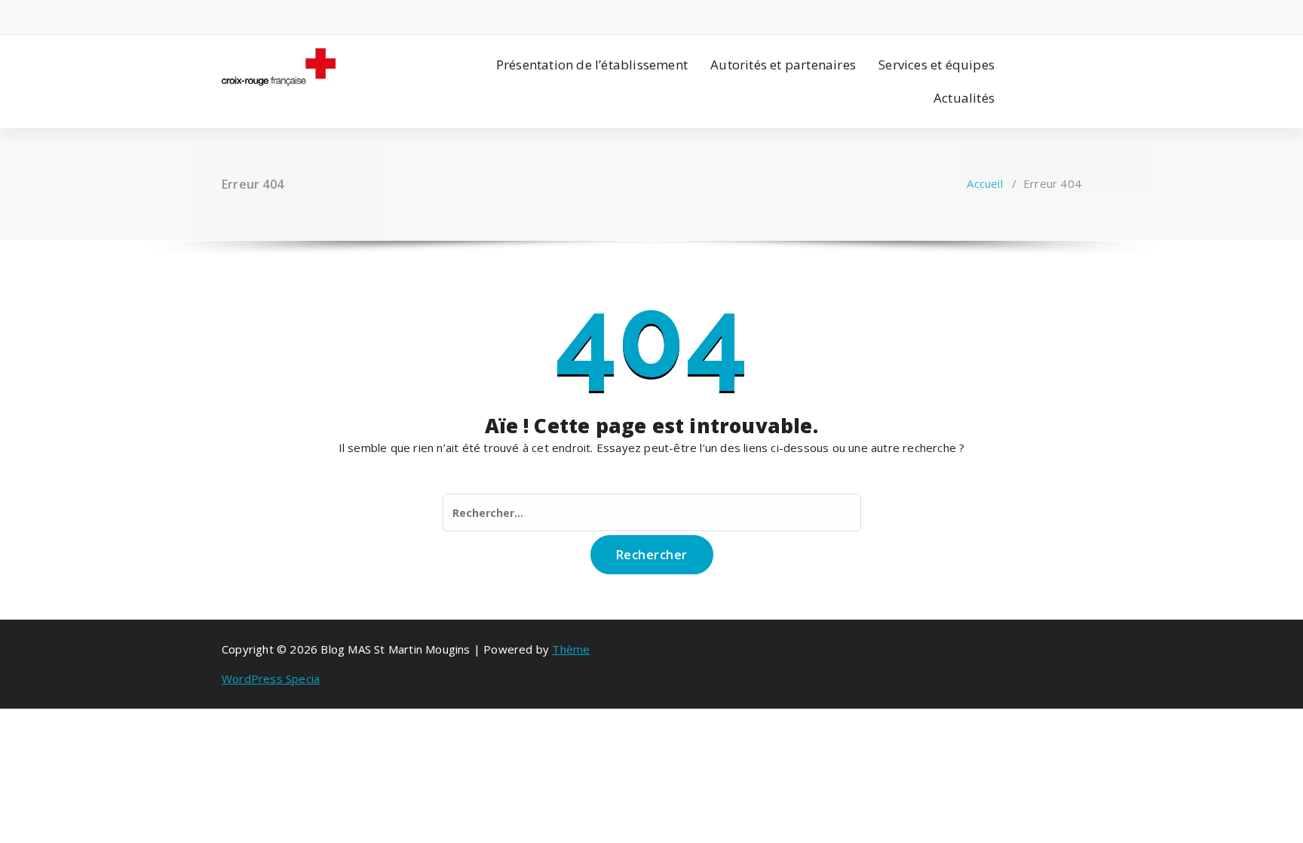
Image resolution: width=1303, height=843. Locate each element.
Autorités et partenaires (783, 64)
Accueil (984, 183)
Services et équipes (936, 64)
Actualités (964, 97)
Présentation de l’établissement (592, 64)
